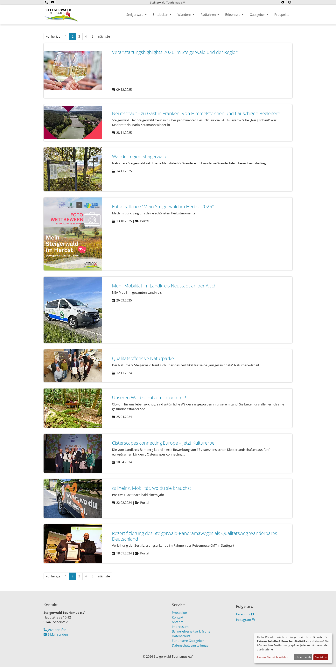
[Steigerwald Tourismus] (61, 14)
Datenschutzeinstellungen (191, 645)
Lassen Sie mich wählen (272, 657)
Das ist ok (320, 657)
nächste (104, 36)
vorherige (53, 36)
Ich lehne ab (303, 657)
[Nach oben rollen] (327, 658)
